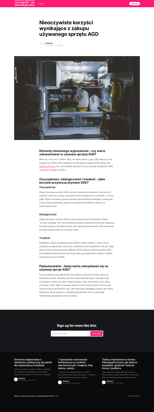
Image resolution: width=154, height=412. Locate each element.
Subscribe (134, 4)
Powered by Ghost (134, 396)
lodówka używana (47, 166)
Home (41, 4)
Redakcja (48, 43)
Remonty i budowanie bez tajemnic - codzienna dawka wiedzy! (33, 396)
